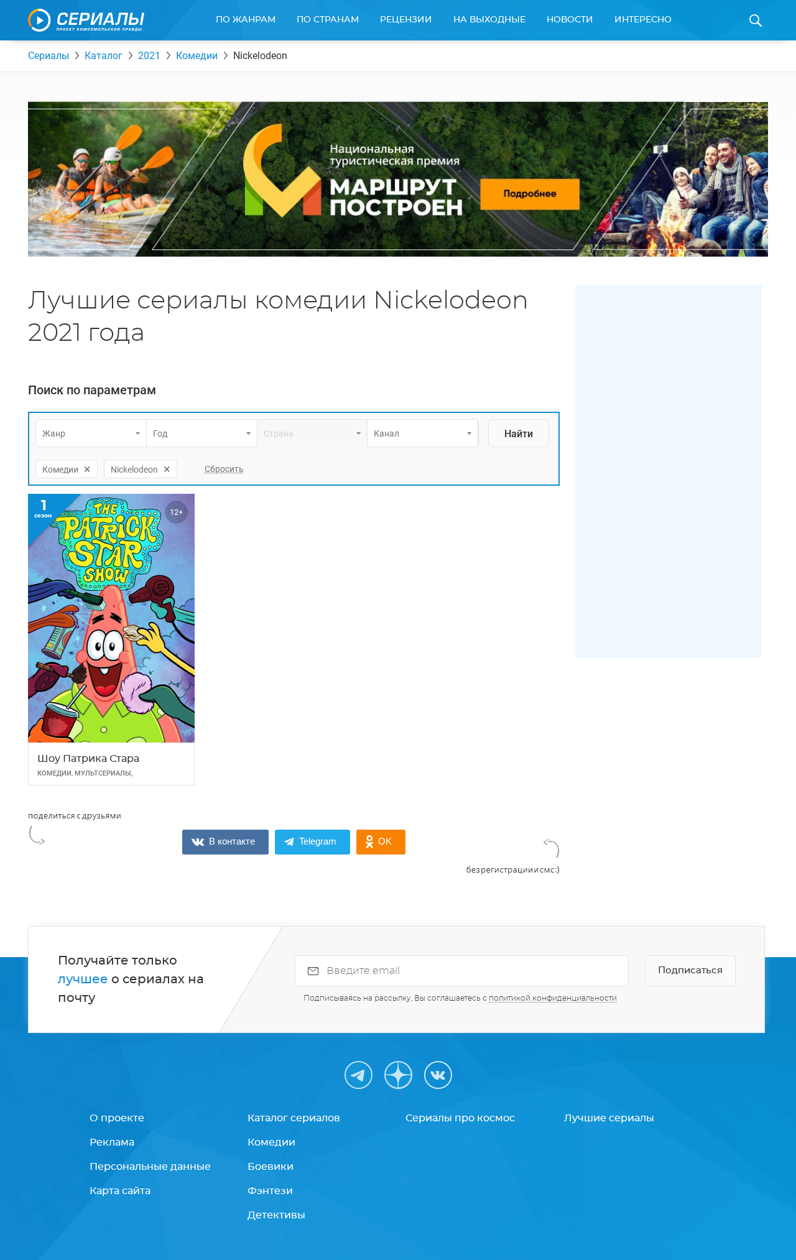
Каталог (104, 56)
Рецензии (406, 20)
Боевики (271, 1167)
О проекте (117, 1118)
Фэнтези (270, 1191)
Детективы (276, 1215)
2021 (149, 56)
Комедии (197, 56)
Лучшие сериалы (609, 1118)
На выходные (489, 20)
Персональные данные (150, 1167)
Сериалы (48, 56)
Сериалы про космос (460, 1118)
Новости (570, 20)
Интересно (643, 20)
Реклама (112, 1142)
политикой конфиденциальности (553, 998)
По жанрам (245, 20)
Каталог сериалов (294, 1118)
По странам (328, 20)
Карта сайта (120, 1191)
